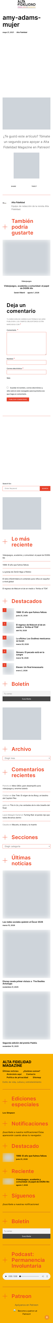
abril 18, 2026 (21, 630)
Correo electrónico (15, 368)
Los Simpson (9, 1113)
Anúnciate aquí (14, 1074)
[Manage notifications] (47, 1317)
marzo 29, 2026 (22, 644)
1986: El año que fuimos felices (16, 565)
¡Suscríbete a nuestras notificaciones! (21, 1204)
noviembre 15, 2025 (11, 1046)
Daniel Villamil (19, 293)
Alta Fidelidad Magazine (17, 1063)
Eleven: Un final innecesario (29, 667)
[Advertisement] (26, 66)
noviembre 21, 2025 (10, 987)
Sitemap (37, 1077)
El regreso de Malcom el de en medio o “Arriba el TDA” (25, 588)
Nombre (11, 358)
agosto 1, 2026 (33, 293)
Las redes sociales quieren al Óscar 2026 (23, 922)
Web (8, 378)
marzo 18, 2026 (22, 658)
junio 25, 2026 (22, 616)
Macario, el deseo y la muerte (24, 824)
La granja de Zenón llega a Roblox (17, 572)
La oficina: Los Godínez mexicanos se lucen (33, 639)
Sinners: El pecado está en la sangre (30, 653)
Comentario (12, 330)
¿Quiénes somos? (31, 1071)
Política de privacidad (17, 1077)
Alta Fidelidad (21, 32)
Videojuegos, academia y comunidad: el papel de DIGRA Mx (26, 287)
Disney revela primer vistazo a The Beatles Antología (24, 982)
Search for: (7, 484)
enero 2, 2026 (21, 670)
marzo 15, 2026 (9, 925)
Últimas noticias (10, 1071)
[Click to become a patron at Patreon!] (26, 165)
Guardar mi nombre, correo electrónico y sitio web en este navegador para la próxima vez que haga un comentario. (26, 391)
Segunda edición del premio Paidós (20, 1043)
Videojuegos (26, 281)
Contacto (30, 1074)
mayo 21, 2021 (8, 32)
